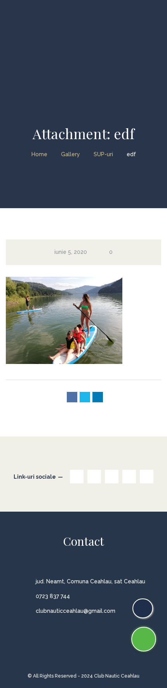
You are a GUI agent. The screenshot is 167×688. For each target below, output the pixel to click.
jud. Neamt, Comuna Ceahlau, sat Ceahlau (90, 581)
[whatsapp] (143, 639)
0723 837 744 (53, 596)
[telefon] (142, 608)
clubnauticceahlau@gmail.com (75, 611)
